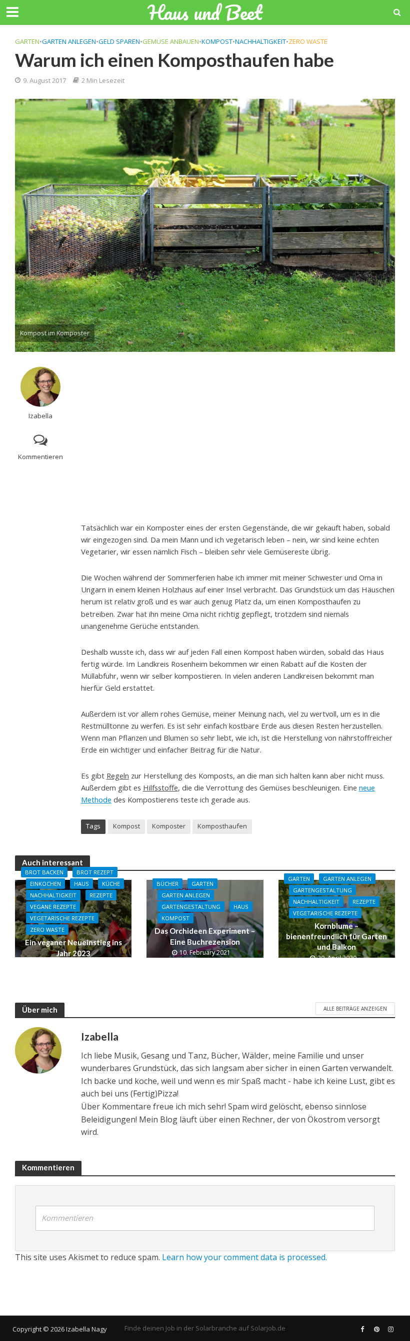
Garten (27, 41)
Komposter (169, 825)
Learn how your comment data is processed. (244, 1257)
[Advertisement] (238, 437)
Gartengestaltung (191, 906)
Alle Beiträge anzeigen (355, 1008)
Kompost (217, 41)
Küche (111, 883)
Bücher (167, 883)
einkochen (45, 883)
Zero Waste (308, 41)
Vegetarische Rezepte (62, 918)
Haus (81, 883)
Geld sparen (119, 41)
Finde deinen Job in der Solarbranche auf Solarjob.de (205, 1328)
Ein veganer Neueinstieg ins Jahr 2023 (73, 947)
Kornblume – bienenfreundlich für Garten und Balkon (336, 936)
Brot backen (44, 872)
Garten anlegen (69, 41)
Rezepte (101, 895)
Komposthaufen (222, 825)
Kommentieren (40, 456)
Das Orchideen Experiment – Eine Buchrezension (204, 936)
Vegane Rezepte (53, 906)
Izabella (40, 416)
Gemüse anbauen (170, 41)
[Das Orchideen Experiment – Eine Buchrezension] (204, 917)
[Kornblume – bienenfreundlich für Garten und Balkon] (336, 917)
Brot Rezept (95, 872)
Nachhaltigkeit (260, 41)
